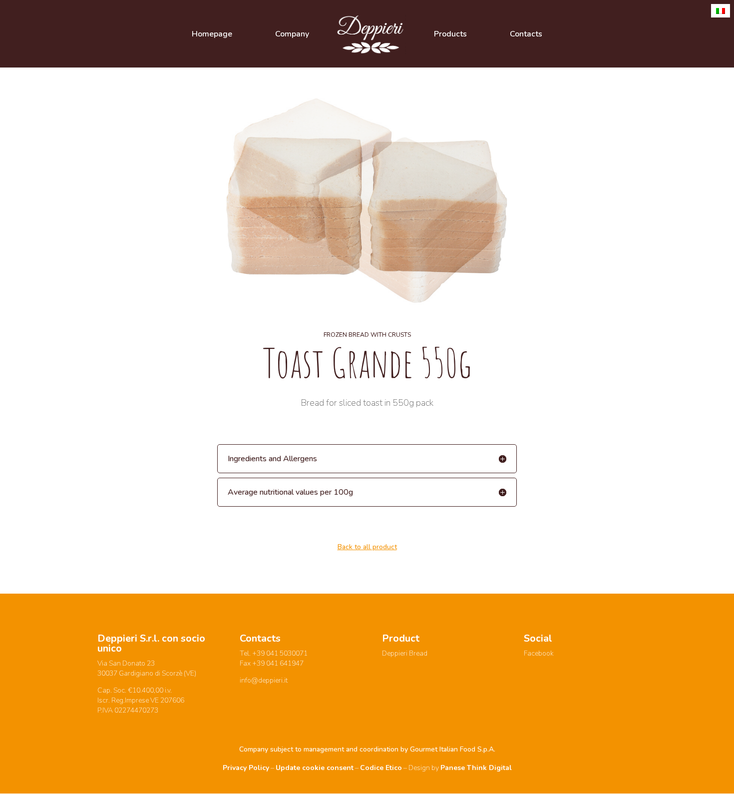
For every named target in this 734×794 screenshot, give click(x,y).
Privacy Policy (246, 768)
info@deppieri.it (264, 680)
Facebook (539, 653)
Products (450, 34)
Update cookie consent (315, 768)
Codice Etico (381, 768)
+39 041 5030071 (280, 653)
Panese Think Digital (476, 768)
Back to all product (367, 547)
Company (292, 34)
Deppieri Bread (404, 653)
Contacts (526, 34)
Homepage (212, 34)
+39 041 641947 (278, 663)
